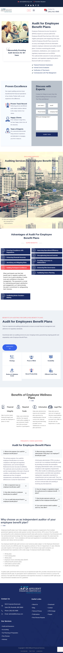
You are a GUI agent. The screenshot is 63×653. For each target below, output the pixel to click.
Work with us (9, 347)
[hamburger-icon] (29, 10)
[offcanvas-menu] (33, 10)
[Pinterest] (35, 5)
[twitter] (28, 5)
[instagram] (38, 5)
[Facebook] (26, 5)
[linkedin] (31, 5)
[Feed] (33, 5)
